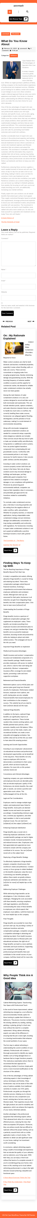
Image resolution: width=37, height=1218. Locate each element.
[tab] (10, 12)
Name (3, 269)
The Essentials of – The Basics (13, 540)
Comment (5, 238)
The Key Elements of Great (10, 222)
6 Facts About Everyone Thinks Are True (16, 1177)
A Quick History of (7, 218)
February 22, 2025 (10, 48)
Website (4, 292)
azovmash (19, 6)
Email (3, 281)
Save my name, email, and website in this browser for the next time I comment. (18, 307)
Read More (10, 551)
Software (14, 55)
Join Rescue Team (15, 19)
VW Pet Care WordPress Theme (13, 1215)
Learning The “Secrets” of (11, 545)
